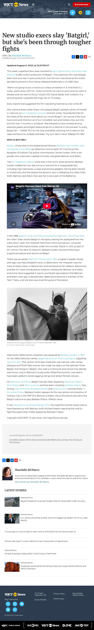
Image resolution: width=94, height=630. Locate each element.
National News (27, 498)
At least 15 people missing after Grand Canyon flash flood (30, 554)
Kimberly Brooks (39, 389)
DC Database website (22, 162)
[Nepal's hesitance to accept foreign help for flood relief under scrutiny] (12, 502)
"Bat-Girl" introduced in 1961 (42, 259)
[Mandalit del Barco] (7, 473)
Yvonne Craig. (14, 362)
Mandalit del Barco (21, 55)
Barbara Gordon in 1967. (73, 355)
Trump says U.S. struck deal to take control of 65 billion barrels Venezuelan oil (40, 532)
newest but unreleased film (31, 405)
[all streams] (88, 12)
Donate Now (82, 4)
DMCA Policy (59, 599)
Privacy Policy (59, 594)
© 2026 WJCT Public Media (14, 615)
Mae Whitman (22, 389)
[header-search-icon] (69, 5)
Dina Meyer (13, 385)
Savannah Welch (73, 382)
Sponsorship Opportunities (78, 594)
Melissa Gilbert (72, 385)
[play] (72, 12)
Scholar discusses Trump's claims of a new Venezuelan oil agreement (36, 541)
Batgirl (10, 145)
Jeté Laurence (31, 385)
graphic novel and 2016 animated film (51, 236)
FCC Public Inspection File (40, 594)
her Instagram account (34, 113)
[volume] (80, 12)
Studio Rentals (40, 600)
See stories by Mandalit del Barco (32, 482)
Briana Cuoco (60, 389)
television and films (21, 382)
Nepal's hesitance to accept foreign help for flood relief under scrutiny (53, 501)
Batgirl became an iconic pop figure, (57, 358)
